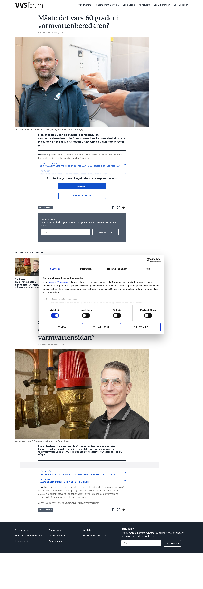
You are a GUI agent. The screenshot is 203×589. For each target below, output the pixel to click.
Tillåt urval (101, 327)
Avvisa (62, 327)
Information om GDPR (95, 535)
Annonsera (144, 5)
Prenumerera (84, 5)
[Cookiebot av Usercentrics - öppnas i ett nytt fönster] (148, 260)
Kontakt (87, 530)
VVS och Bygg (45, 208)
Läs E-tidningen (162, 5)
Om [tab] (148, 269)
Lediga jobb (129, 5)
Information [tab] (86, 269)
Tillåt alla (141, 327)
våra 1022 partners (58, 282)
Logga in (183, 5)
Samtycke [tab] (55, 269)
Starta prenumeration (82, 196)
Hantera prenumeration (107, 5)
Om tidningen (56, 541)
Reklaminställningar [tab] (117, 269)
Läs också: (78, 473)
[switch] (86, 315)
